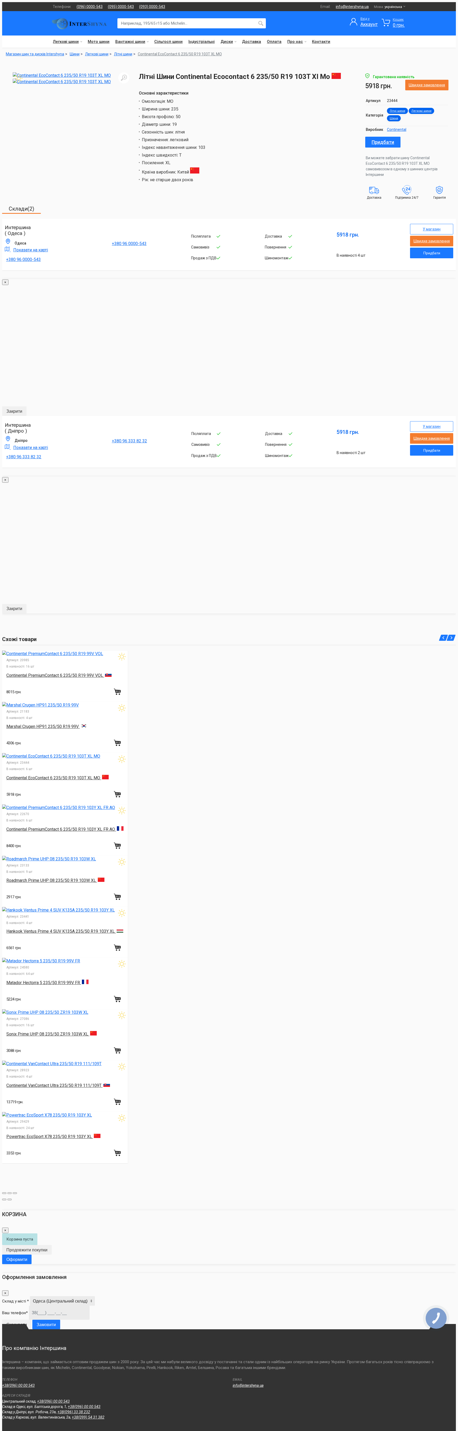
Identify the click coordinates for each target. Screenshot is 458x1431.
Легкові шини (66, 41)
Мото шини (98, 41)
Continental (396, 129)
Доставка (251, 41)
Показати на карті (30, 249)
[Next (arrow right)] (9, 1199)
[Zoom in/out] (15, 1193)
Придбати (383, 142)
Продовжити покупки (26, 1250)
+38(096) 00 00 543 (18, 1385)
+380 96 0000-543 (23, 259)
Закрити (14, 411)
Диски (227, 41)
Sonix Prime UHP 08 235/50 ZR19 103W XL (47, 1034)
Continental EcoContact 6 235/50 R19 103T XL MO (180, 54)
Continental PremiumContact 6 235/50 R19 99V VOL (55, 675)
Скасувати (16, 1324)
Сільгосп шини (168, 41)
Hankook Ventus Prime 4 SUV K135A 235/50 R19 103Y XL (61, 931)
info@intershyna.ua (352, 6)
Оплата (274, 41)
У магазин (432, 229)
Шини (394, 118)
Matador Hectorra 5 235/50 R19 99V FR (43, 982)
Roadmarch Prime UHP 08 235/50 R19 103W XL (51, 880)
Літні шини (397, 111)
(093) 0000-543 (152, 6)
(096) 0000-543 (90, 6)
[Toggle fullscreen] (9, 1193)
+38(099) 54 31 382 (88, 1417)
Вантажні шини (130, 41)
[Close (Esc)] (4, 1193)
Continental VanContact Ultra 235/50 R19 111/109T (54, 1085)
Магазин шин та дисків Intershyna (35, 54)
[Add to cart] (118, 691)
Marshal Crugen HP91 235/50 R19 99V (43, 726)
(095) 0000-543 (121, 6)
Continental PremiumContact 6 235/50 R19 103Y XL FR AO (61, 829)
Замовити (46, 1324)
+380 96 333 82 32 (23, 456)
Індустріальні (201, 41)
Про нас (295, 41)
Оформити (16, 1259)
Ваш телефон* (15, 1312)
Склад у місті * (15, 1301)
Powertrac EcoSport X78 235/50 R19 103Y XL (49, 1136)
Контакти (321, 41)
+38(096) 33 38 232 (74, 1412)
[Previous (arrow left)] (4, 1199)
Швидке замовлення (427, 85)
